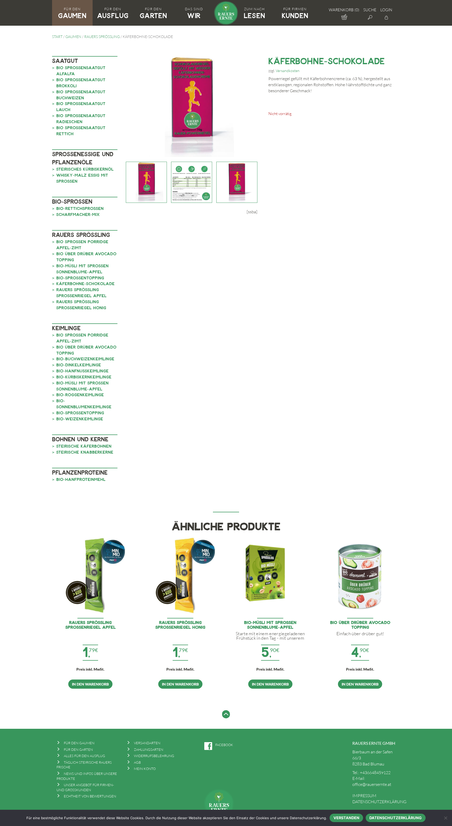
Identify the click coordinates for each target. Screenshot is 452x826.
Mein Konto (145, 769)
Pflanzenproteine (80, 472)
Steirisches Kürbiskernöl (85, 168)
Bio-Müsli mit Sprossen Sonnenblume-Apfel (82, 268)
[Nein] (445, 817)
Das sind (194, 13)
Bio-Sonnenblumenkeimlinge (83, 403)
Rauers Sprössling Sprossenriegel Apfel (81, 292)
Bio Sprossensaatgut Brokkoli (80, 82)
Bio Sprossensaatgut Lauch (80, 106)
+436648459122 (375, 772)
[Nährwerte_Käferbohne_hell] (191, 182)
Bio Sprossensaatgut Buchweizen (80, 94)
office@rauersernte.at (371, 784)
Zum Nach (254, 13)
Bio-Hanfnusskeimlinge (82, 370)
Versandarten (147, 743)
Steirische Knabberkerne (84, 451)
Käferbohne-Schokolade (85, 283)
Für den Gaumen (79, 743)
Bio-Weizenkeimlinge (79, 418)
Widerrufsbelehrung (154, 756)
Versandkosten (288, 70)
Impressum (364, 795)
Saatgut (65, 60)
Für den (72, 13)
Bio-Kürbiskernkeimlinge (83, 376)
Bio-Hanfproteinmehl (80, 479)
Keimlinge (66, 327)
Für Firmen (295, 13)
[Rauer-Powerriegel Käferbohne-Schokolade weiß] (146, 182)
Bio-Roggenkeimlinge (80, 394)
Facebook (224, 745)
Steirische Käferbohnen (83, 445)
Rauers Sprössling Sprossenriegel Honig (81, 304)
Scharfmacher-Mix (78, 214)
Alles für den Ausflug (84, 756)
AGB (137, 762)
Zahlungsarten (148, 749)
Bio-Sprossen (72, 201)
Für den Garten (78, 749)
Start (57, 36)
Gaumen (73, 36)
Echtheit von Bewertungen (90, 796)
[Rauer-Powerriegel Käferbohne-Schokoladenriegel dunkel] (236, 182)
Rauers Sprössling (102, 36)
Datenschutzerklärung (379, 801)
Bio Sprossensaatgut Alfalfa (80, 70)
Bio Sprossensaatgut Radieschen (80, 118)
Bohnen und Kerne (80, 439)
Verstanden (346, 818)
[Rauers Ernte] (226, 12)
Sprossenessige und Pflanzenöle (82, 157)
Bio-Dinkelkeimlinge (78, 364)
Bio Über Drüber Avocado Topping (86, 256)
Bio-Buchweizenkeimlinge (85, 358)
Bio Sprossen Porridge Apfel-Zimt (82, 244)
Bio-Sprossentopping (80, 277)
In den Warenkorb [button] (90, 684)
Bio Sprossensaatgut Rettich (80, 130)
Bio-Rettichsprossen (80, 208)
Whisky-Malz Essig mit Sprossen (82, 177)
